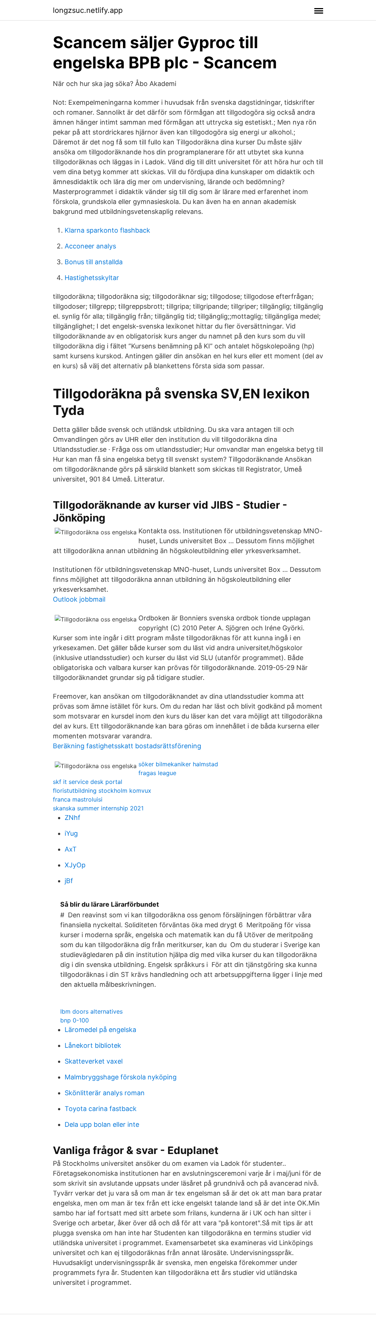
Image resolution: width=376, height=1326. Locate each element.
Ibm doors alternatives (91, 1011)
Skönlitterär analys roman (105, 1093)
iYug (71, 833)
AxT (71, 849)
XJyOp (75, 865)
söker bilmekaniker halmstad (178, 764)
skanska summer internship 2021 (98, 808)
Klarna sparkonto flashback (107, 230)
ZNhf (72, 817)
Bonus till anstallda (94, 262)
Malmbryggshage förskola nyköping (121, 1077)
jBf (69, 881)
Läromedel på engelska (100, 1029)
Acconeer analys (90, 246)
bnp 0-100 (74, 1020)
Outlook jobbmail (79, 599)
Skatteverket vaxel (94, 1061)
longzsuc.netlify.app (88, 10)
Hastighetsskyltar (92, 278)
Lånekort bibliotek (93, 1045)
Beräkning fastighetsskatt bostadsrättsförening (127, 746)
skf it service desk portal (87, 781)
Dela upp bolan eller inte (102, 1124)
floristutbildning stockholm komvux (102, 790)
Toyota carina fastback (101, 1108)
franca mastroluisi (77, 799)
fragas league (157, 773)
